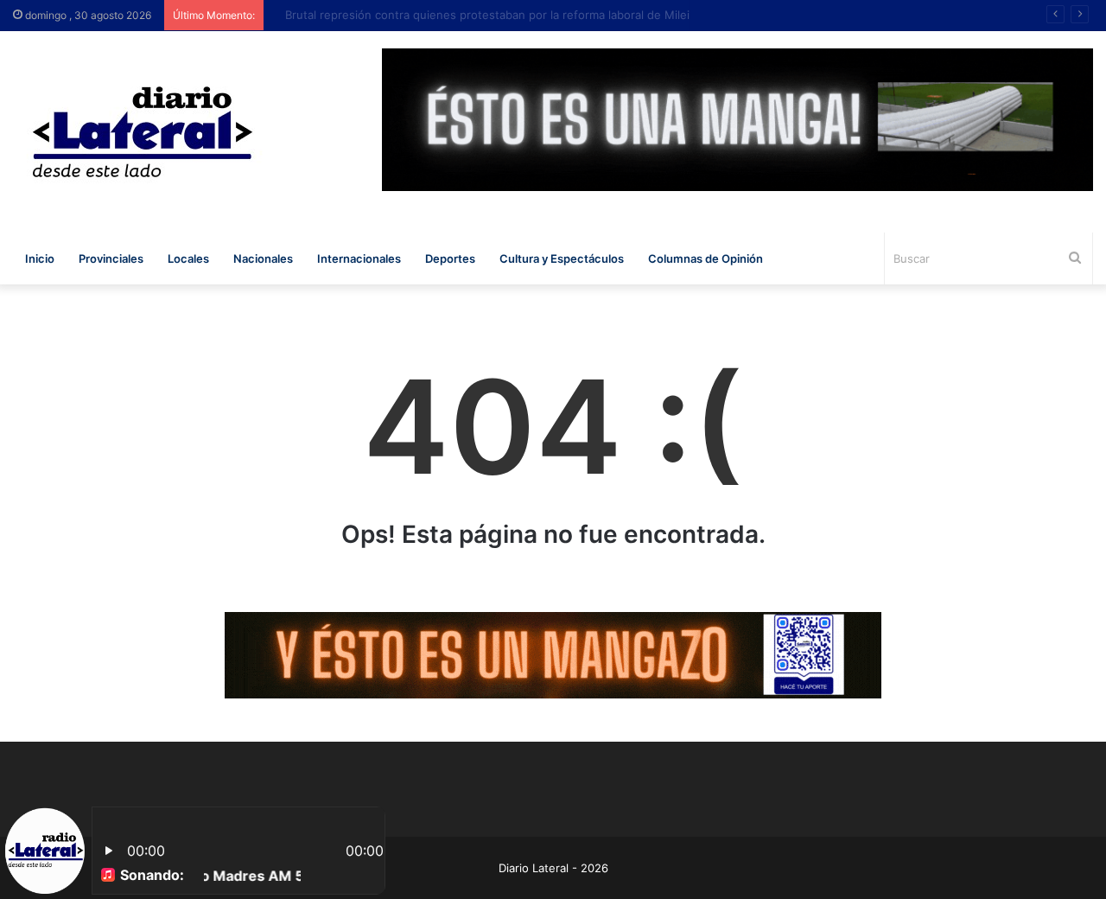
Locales (188, 258)
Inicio (39, 258)
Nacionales (263, 258)
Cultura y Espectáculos (561, 258)
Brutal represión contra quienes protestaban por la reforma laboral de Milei (475, 15)
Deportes (450, 258)
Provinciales (111, 258)
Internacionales (359, 258)
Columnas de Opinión (705, 258)
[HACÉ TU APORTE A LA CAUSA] (553, 654)
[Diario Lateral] (142, 132)
